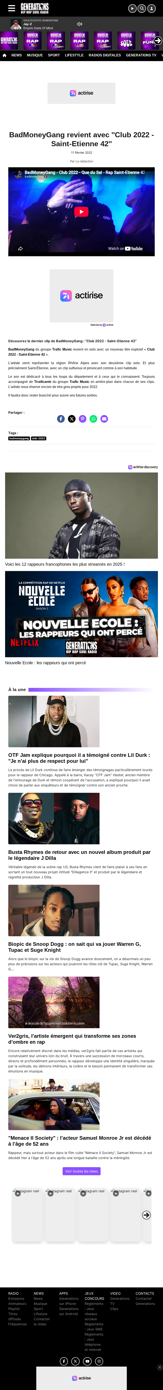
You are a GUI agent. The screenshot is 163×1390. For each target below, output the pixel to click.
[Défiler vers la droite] (146, 1215)
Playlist (14, 1309)
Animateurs (17, 1303)
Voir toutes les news (81, 1171)
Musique (35, 55)
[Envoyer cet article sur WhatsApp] (92, 421)
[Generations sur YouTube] (87, 1361)
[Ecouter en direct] (132, 8)
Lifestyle (74, 55)
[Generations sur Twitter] (75, 1361)
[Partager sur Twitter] (71, 421)
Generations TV (141, 55)
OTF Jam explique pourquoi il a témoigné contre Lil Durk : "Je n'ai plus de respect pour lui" (79, 758)
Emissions (16, 1298)
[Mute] (79, 24)
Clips (114, 1309)
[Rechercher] (142, 8)
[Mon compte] (151, 8)
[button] (27, 1215)
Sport (54, 55)
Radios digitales (105, 55)
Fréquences (17, 1324)
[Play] (5, 37)
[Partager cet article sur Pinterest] (81, 421)
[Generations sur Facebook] (64, 1361)
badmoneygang (19, 438)
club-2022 (38, 438)
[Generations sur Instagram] (99, 1361)
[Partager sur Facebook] (60, 421)
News (16, 55)
